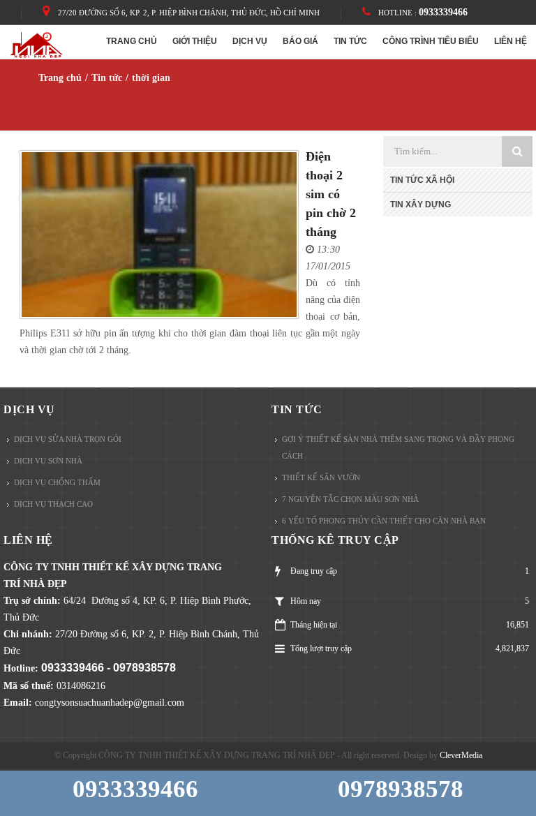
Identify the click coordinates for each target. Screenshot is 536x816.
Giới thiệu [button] (194, 41)
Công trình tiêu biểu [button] (430, 41)
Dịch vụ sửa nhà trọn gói (67, 439)
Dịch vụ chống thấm (57, 482)
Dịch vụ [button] (249, 41)
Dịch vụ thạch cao (53, 504)
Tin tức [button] (350, 41)
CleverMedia (461, 755)
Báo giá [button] (300, 41)
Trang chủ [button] (131, 41)
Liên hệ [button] (510, 41)
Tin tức (296, 409)
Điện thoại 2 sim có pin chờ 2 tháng (331, 194)
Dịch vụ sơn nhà (48, 461)
